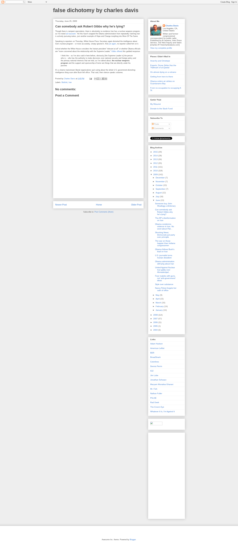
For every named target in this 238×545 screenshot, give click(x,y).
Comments (159, 128)
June (158, 200)
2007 (155, 318)
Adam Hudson (156, 344)
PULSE (153, 398)
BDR (152, 353)
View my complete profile (161, 48)
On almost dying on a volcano (163, 72)
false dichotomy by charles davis (95, 10)
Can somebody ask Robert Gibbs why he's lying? (164, 211)
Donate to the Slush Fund (161, 108)
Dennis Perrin (156, 366)
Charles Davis (172, 26)
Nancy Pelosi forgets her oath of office (165, 289)
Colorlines (154, 362)
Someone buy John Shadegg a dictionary (165, 204)
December (160, 178)
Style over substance (164, 284)
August (159, 193)
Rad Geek (154, 402)
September (161, 189)
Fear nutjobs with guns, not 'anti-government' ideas (165, 278)
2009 (155, 174)
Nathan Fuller (156, 393)
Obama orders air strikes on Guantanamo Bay (162, 82)
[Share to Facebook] (103, 78)
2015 (155, 152)
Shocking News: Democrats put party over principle (165, 234)
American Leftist (157, 348)
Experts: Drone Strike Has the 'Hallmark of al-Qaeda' (163, 66)
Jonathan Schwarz (158, 380)
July (158, 196)
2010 (155, 170)
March (159, 303)
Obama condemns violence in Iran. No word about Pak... (164, 226)
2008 (155, 315)
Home (99, 205)
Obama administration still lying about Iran (164, 262)
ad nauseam (71, 34)
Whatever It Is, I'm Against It (162, 411)
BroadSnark (155, 357)
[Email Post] (90, 79)
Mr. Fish (153, 389)
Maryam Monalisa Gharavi (161, 384)
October (159, 185)
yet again (112, 44)
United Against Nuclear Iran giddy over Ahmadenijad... (165, 269)
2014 (155, 155)
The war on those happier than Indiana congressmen (165, 243)
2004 (155, 330)
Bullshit (64, 82)
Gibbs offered (116, 51)
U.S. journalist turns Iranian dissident (163, 256)
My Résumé (155, 104)
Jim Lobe (154, 375)
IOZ (152, 371)
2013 (155, 159)
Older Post (136, 205)
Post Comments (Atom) (103, 212)
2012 (155, 163)
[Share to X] (100, 78)
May (158, 295)
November (160, 181)
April (158, 299)
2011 (155, 167)
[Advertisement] (98, 179)
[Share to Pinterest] (106, 78)
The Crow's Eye (157, 407)
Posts (156, 124)
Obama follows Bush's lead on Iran (164, 250)
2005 (155, 326)
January (159, 310)
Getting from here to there (161, 77)
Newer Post (61, 205)
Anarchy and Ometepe (160, 61)
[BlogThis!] (98, 78)
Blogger (133, 540)
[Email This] (95, 78)
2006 (155, 322)
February (160, 306)
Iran (70, 82)
